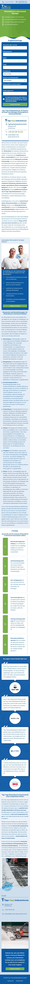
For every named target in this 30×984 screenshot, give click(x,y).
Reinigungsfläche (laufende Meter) (12, 84)
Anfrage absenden (15, 104)
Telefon (5, 58)
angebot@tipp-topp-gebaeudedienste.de (22, 2)
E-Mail (5, 64)
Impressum (10, 981)
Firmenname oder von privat (10, 45)
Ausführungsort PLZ (8, 90)
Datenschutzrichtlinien (10, 101)
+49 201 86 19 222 (15, 132)
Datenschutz (19, 981)
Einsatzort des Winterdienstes (10, 77)
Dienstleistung (7, 71)
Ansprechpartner (7, 51)
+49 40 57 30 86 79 (9, 2)
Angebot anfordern (15, 306)
